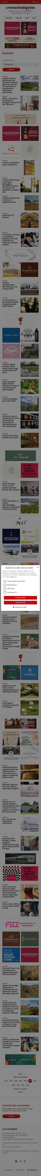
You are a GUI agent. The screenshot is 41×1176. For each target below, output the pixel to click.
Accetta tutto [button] (20, 598)
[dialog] (20, 588)
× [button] (38, 567)
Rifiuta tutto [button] (20, 602)
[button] (20, 607)
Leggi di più (13, 577)
